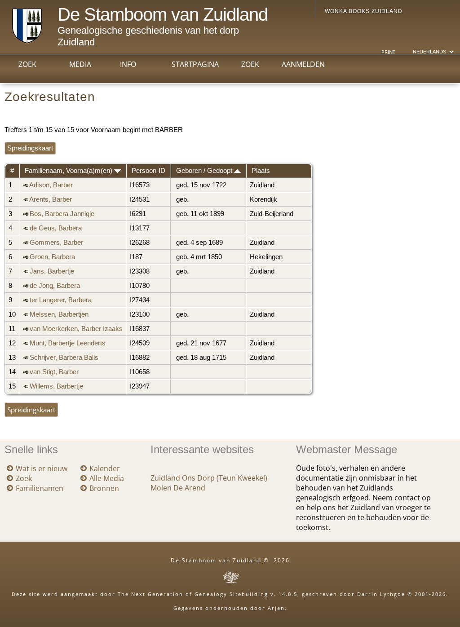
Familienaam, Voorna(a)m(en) (69, 170)
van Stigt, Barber (54, 371)
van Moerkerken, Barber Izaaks (76, 328)
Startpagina (195, 64)
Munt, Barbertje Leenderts (68, 343)
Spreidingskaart (30, 148)
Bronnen (104, 488)
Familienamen (39, 488)
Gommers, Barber (56, 242)
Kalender (104, 468)
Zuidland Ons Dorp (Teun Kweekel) (208, 478)
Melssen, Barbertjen (59, 314)
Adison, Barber (51, 185)
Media (80, 64)
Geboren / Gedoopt (205, 170)
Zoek (27, 64)
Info (128, 64)
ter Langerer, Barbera (61, 300)
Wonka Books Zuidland (363, 11)
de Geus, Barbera (56, 228)
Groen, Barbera (52, 257)
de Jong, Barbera (55, 285)
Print (388, 52)
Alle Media (106, 478)
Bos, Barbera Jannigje (62, 213)
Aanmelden (303, 64)
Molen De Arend (177, 488)
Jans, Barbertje (52, 271)
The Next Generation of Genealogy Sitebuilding (193, 594)
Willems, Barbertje (56, 386)
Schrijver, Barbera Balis (64, 357)
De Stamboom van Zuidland (163, 14)
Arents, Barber (50, 199)
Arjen (276, 608)
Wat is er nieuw (41, 468)
